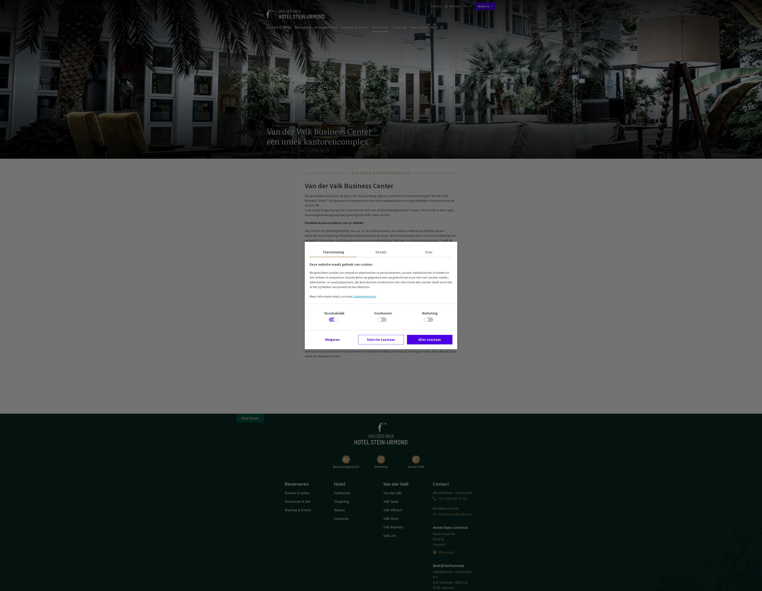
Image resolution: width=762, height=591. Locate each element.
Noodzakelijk (334, 313)
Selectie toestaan (381, 339)
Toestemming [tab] (333, 252)
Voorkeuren (383, 313)
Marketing (430, 313)
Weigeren (332, 339)
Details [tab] (381, 252)
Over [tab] (428, 252)
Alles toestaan (429, 339)
